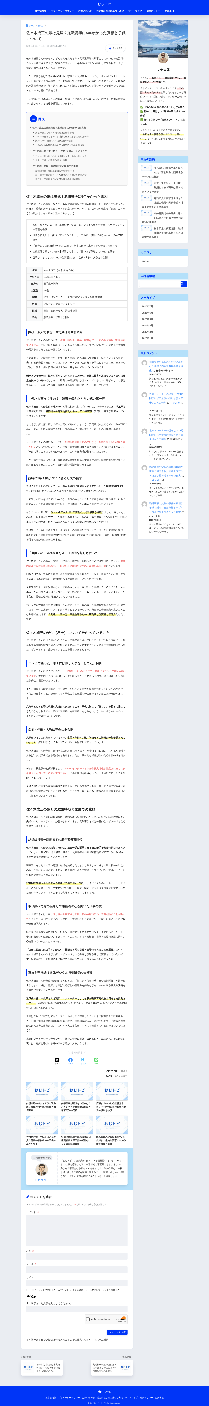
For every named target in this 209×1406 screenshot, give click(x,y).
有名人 (124, 1071)
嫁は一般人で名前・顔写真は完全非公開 (54, 132)
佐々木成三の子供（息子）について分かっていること (59, 151)
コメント (32, 1212)
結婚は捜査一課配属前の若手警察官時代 (54, 171)
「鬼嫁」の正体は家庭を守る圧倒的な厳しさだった (59, 144)
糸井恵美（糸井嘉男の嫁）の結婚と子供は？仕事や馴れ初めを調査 (162, 217)
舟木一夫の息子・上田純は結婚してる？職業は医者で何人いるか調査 (162, 187)
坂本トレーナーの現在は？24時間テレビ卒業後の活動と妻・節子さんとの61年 (166, 398)
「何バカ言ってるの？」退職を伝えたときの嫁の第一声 (62, 136)
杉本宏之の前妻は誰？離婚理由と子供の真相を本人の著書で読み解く (162, 233)
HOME (106, 1391)
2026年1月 (147, 338)
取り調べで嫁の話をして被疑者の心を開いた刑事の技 (61, 175)
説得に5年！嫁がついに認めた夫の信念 (54, 140)
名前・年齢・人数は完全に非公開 (51, 160)
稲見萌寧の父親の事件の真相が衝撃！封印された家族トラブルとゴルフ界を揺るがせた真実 (166, 471)
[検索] (184, 284)
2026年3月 (147, 332)
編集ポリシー (153, 11)
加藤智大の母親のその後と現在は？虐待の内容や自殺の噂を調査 (166, 366)
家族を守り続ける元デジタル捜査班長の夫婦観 (57, 179)
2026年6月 (147, 313)
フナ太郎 (175, 402)
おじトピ (104, 4)
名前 (30, 1251)
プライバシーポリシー (62, 11)
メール (31, 1264)
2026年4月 (147, 325)
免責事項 (169, 11)
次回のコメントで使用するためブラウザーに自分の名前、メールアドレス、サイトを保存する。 (76, 1290)
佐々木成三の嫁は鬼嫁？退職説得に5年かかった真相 (59, 127)
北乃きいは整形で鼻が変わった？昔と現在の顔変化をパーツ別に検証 (162, 172)
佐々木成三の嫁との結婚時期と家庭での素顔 (55, 166)
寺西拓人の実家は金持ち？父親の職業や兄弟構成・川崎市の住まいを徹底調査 (162, 202)
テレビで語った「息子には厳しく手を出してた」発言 (61, 156)
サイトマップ (135, 11)
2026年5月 (147, 319)
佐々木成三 (122, 1076)
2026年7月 (147, 306)
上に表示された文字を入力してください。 (49, 1303)
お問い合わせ (85, 11)
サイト (30, 1277)
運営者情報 (40, 11)
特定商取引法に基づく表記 (110, 11)
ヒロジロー (155, 480)
